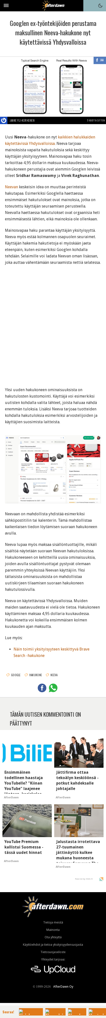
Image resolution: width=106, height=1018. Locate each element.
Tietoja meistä (53, 922)
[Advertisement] (53, 323)
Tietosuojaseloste (53, 952)
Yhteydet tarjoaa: (53, 959)
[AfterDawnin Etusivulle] (53, 5)
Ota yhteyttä (53, 937)
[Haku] (89, 5)
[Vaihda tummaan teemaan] (100, 5)
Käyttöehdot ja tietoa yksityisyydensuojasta (53, 944)
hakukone (35, 675)
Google (16, 675)
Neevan (11, 187)
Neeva (54, 675)
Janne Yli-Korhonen (22, 120)
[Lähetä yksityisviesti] (40, 120)
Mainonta (53, 930)
